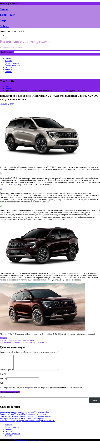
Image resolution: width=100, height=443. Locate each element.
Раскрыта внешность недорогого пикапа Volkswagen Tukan (24, 412)
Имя (2, 374)
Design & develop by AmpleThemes (28, 440)
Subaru (4, 26)
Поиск (2, 396)
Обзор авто (9, 67)
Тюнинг (8, 61)
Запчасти (8, 69)
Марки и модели (12, 63)
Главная (8, 58)
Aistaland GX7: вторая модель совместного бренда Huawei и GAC (27, 421)
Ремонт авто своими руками (25, 41)
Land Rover (7, 14)
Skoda (4, 9)
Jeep (3, 20)
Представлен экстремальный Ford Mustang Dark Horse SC (24, 342)
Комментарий (6, 370)
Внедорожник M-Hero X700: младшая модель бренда (22, 418)
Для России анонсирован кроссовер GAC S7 (18, 340)
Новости (8, 72)
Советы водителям (12, 65)
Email (3, 379)
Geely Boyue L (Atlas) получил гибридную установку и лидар (25, 416)
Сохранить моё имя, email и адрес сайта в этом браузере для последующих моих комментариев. (42, 388)
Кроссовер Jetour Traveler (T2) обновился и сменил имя (23, 414)
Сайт (2, 383)
